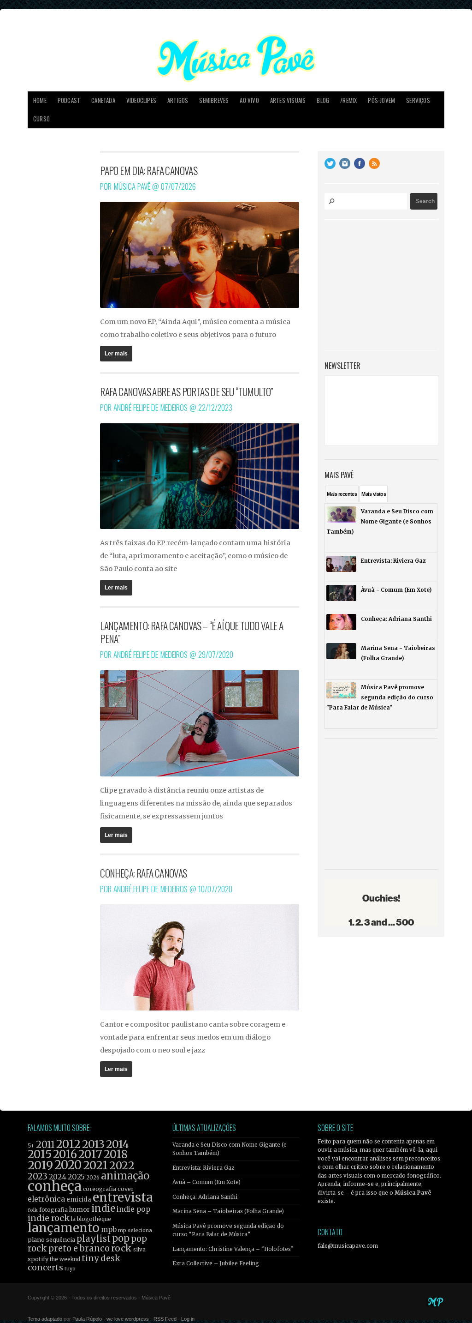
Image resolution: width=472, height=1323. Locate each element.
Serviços (418, 100)
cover (126, 1188)
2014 (117, 1144)
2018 (116, 1154)
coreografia (99, 1188)
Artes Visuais (288, 100)
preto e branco (79, 1248)
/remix (348, 100)
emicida (78, 1199)
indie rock (49, 1218)
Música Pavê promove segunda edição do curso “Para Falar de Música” (228, 1230)
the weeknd (65, 1259)
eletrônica (46, 1198)
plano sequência (51, 1239)
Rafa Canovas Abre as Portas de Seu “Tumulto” (186, 391)
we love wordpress (127, 1319)
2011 (45, 1145)
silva (139, 1249)
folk (33, 1210)
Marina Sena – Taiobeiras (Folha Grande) (228, 1211)
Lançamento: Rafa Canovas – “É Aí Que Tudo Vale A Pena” (191, 632)
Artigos (177, 100)
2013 (93, 1144)
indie (103, 1209)
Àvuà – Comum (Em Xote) (206, 1182)
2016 (65, 1154)
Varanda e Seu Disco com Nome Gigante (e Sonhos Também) (229, 1149)
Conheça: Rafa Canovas (143, 873)
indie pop (133, 1209)
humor (79, 1210)
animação (125, 1175)
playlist (94, 1238)
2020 (68, 1165)
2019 (40, 1165)
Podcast (69, 100)
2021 (95, 1165)
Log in (188, 1319)
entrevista (123, 1197)
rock (121, 1248)
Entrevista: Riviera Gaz (203, 1168)
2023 (37, 1176)
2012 (68, 1144)
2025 (76, 1176)
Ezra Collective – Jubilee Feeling (215, 1263)
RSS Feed (165, 1319)
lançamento (64, 1227)
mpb (109, 1229)
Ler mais (116, 353)
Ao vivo (249, 100)
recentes (342, 494)
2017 (90, 1154)
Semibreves (214, 100)
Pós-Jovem (381, 100)
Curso (41, 118)
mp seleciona (135, 1230)
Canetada (103, 100)
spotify (38, 1259)
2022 (122, 1165)
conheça (55, 1186)
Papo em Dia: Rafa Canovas (148, 170)
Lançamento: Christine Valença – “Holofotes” (233, 1249)
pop (121, 1238)
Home (40, 100)
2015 (40, 1154)
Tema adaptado (45, 1319)
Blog (323, 100)
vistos (373, 494)
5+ (31, 1146)
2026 (93, 1177)
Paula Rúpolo (87, 1319)
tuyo (70, 1269)
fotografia (53, 1209)
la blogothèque (91, 1218)
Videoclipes (141, 100)
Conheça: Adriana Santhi (204, 1197)
